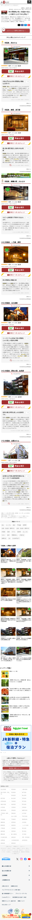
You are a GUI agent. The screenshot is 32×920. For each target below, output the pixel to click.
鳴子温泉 (24, 792)
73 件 (19, 133)
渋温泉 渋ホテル (11, 43)
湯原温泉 (3, 831)
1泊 (9, 538)
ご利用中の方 (6, 880)
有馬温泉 (13, 822)
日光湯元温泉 (4, 837)
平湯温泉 (13, 819)
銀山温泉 (13, 798)
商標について (21, 901)
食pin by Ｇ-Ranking (25, 851)
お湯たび (18, 848)
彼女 (14, 525)
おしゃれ (25, 531)
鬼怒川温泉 (3, 804)
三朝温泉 (3, 828)
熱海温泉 (3, 843)
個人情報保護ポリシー (7, 893)
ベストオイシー (10, 850)
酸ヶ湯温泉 (14, 834)
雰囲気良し (14, 535)
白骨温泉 (3, 807)
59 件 (19, 66)
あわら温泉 (14, 816)
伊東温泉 (13, 810)
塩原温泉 (13, 804)
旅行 (8, 535)
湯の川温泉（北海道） (5, 793)
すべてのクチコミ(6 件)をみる (25, 171)
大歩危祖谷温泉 (15, 840)
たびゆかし (8, 851)
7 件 (19, 460)
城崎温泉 (3, 822)
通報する (28, 103)
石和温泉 (24, 807)
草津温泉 (24, 798)
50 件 (19, 264)
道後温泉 (13, 825)
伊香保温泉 (3, 801)
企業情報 (4, 875)
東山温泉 (24, 795)
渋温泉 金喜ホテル (12, 441)
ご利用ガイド (15, 846)
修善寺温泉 (24, 810)
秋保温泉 (13, 795)
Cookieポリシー (6, 897)
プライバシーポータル (21, 893)
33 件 (19, 322)
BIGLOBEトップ (6, 904)
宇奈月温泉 (24, 816)
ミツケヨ (3, 851)
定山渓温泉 (3, 789)
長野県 (24, 525)
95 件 (19, 202)
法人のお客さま (6, 871)
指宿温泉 (13, 843)
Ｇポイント (22, 846)
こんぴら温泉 (25, 825)
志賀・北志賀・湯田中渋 (8, 528)
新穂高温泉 (24, 819)
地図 (19, 67)
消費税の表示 (14, 886)
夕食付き (22, 535)
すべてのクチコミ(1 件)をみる (25, 436)
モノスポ (16, 850)
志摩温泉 (3, 840)
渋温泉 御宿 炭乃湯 (12, 110)
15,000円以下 (15, 538)
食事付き (4, 538)
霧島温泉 (3, 834)
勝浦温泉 (3, 825)
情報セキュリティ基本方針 (9, 901)
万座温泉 (13, 801)
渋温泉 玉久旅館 (11, 303)
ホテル (13, 531)
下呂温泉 (3, 819)
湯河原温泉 (3, 810)
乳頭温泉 (13, 792)
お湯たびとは (8, 846)
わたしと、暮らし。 (26, 848)
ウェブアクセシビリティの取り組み (11, 890)
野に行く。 (21, 850)
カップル (8, 525)
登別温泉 (13, 789)
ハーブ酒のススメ (15, 853)
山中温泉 (24, 813)
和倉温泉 (13, 813)
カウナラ (27, 850)
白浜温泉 (24, 822)
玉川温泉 (24, 834)
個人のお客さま (6, 866)
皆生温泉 (24, 828)
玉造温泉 (13, 828)
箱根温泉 (13, 837)
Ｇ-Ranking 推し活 (16, 851)
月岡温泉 (13, 807)
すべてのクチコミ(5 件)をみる (25, 238)
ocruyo (14, 848)
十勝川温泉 (24, 789)
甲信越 (19, 525)
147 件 (20, 397)
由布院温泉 (24, 840)
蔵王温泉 (3, 798)
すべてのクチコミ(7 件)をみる (25, 105)
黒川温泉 (24, 831)
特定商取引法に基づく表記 (19, 897)
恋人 (3, 525)
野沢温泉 (24, 804)
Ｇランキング (3, 848)
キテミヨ (3, 850)
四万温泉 (24, 801)
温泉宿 (19, 531)
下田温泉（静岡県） (4, 814)
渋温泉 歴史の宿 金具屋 (14, 371)
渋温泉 (3, 531)
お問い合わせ (5, 886)
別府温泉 (13, 831)
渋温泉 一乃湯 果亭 (13, 242)
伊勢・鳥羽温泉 (25, 837)
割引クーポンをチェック (17, 76)
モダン (3, 535)
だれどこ (9, 848)
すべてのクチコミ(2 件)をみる (25, 298)
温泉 (8, 531)
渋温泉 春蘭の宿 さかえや (15, 181)
